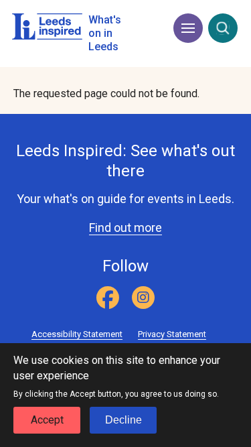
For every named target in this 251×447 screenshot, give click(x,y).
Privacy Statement (172, 334)
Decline (123, 420)
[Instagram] (143, 297)
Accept (47, 419)
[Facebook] (107, 297)
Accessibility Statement (76, 334)
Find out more (125, 227)
